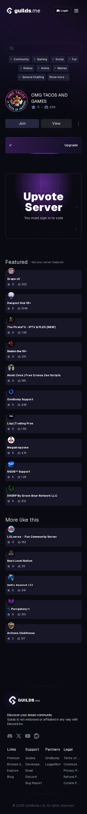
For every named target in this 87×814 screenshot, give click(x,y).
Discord (31, 781)
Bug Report (33, 787)
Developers (33, 769)
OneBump (52, 762)
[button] (76, 10)
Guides (30, 762)
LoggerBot (53, 769)
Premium (13, 762)
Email (29, 775)
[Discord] (9, 741)
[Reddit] (36, 741)
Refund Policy (74, 781)
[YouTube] (27, 741)
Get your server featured (47, 266)
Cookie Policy (74, 787)
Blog (10, 781)
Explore (12, 775)
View (56, 123)
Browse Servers (19, 769)
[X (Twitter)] (18, 741)
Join (22, 123)
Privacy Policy (74, 775)
